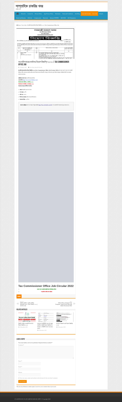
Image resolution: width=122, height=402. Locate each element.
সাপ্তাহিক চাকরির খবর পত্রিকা (46, 291)
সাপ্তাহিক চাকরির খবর (29, 6)
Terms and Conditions (67, 13)
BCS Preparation (72, 18)
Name (20, 361)
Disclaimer (57, 13)
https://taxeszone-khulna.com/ (30, 80)
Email (20, 366)
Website (20, 372)
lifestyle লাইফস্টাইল (54, 18)
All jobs (101, 13)
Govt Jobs (94, 13)
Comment (21, 345)
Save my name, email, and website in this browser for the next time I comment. (39, 378)
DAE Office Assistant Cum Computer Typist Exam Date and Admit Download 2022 (63, 303)
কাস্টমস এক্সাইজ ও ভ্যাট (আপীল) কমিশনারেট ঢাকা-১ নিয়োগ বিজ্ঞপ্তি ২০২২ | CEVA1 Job (29, 303)
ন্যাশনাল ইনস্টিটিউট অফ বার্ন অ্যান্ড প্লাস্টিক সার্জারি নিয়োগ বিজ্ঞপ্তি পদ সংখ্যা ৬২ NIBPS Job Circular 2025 (45, 326)
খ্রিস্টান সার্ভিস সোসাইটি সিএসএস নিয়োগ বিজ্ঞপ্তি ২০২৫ (25, 324)
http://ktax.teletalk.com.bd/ (45, 105)
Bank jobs (45, 18)
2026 (49, 399)
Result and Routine (21, 18)
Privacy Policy (38, 13)
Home (19, 25)
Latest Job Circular (86, 13)
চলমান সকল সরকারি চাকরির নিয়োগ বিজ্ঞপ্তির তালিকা (46, 289)
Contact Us (30, 13)
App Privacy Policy (48, 13)
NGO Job (30, 18)
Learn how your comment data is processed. (45, 386)
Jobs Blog (77, 13)
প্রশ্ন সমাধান (63, 18)
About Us (23, 13)
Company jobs (37, 18)
